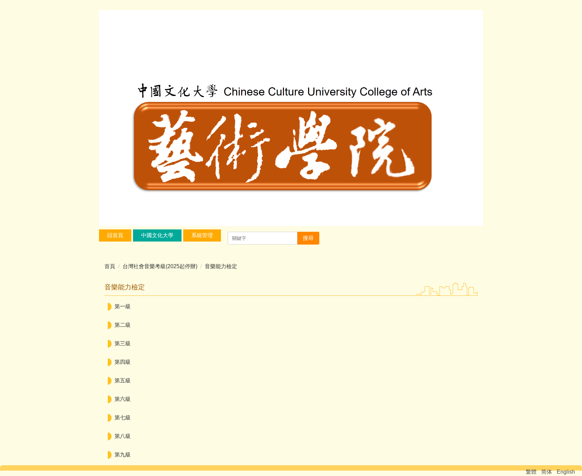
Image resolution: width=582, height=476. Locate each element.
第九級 (123, 454)
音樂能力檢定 (221, 266)
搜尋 (308, 238)
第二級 (123, 325)
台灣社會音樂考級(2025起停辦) (160, 266)
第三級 (123, 343)
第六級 (123, 399)
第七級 (123, 417)
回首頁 (115, 235)
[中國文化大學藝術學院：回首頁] (291, 119)
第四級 (123, 362)
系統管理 (202, 235)
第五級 (123, 380)
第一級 (123, 306)
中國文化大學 (157, 235)
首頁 (109, 266)
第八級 (123, 436)
